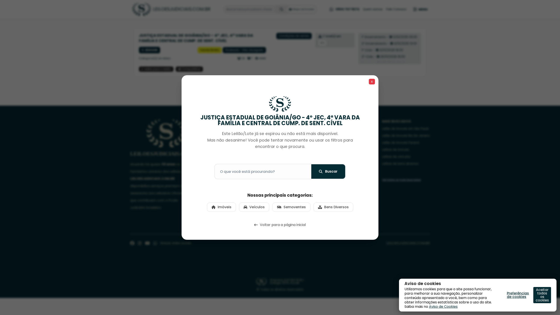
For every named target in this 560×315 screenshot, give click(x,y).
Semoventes (295, 207)
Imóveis (224, 207)
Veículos (257, 207)
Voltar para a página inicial (283, 224)
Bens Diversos (336, 207)
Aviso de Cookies (443, 306)
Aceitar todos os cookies (542, 295)
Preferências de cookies (518, 295)
